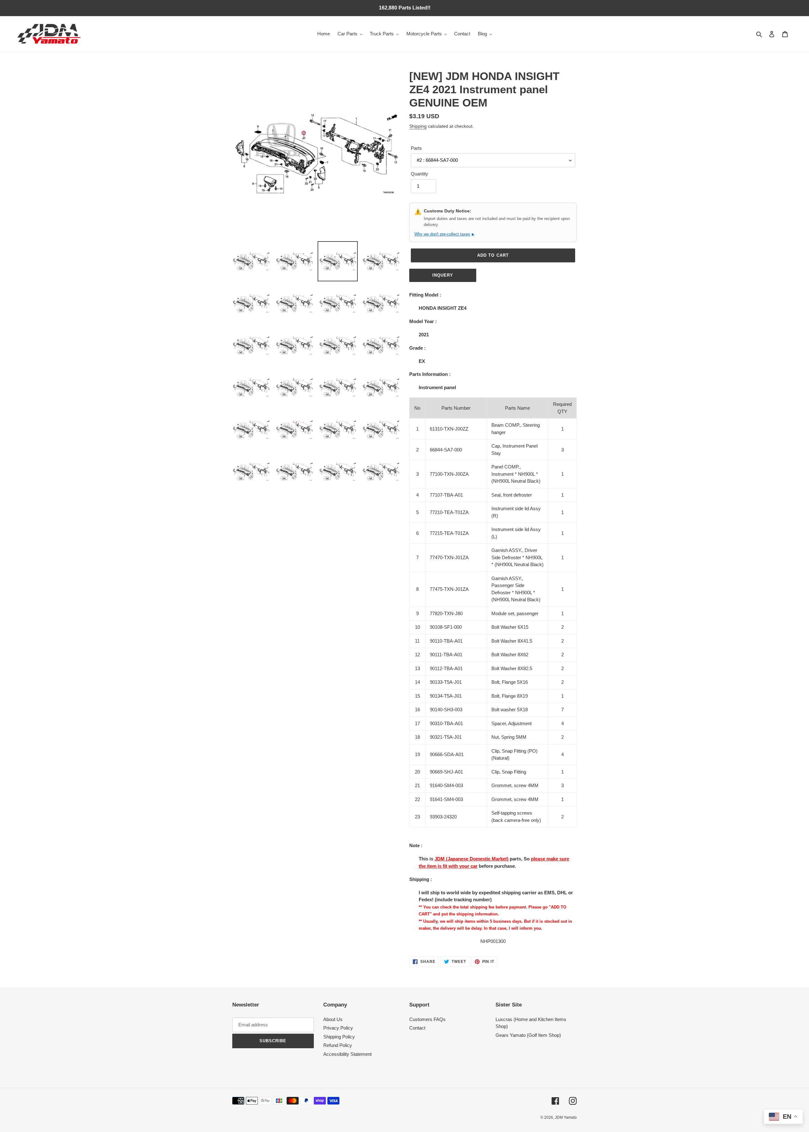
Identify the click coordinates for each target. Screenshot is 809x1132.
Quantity (419, 173)
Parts (416, 148)
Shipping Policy (339, 1036)
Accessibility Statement (347, 1054)
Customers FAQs (427, 1019)
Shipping (418, 126)
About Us (333, 1019)
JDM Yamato (566, 1117)
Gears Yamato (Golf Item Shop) (528, 1035)
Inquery (442, 275)
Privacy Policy (338, 1028)
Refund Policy (337, 1045)
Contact (417, 1028)
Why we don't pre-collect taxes (444, 234)
